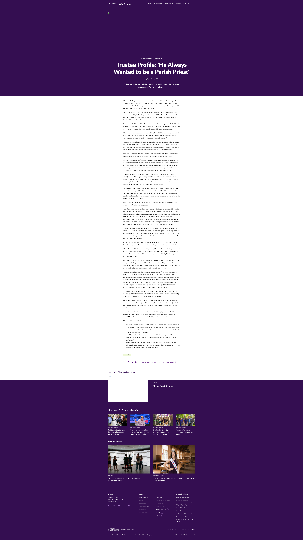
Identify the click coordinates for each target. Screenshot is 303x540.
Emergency (149, 535)
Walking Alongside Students (184, 432)
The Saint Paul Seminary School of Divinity (184, 520)
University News (126, 354)
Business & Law (142, 503)
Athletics (141, 500)
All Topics (158, 512)
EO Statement (125, 535)
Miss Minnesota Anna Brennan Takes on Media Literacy (173, 479)
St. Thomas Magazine (168, 362)
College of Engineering (181, 505)
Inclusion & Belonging (144, 506)
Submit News (183, 529)
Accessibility (133, 535)
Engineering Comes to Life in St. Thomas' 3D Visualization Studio (124, 479)
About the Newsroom (172, 529)
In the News (186, 3)
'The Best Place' (163, 386)
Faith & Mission (142, 509)
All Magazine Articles (161, 509)
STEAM (140, 515)
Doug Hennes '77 (152, 79)
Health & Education (143, 512)
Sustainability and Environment (163, 500)
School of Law (179, 511)
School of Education (181, 508)
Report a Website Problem (114, 535)
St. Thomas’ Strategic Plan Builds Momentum (161, 432)
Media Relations (191, 529)
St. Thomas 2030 (160, 503)
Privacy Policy (141, 535)
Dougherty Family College (182, 516)
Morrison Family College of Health (184, 513)
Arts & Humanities (143, 497)
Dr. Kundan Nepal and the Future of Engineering (139, 432)
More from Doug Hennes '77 (149, 362)
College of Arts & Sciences (182, 497)
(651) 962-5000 (112, 501)
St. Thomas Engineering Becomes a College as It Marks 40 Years (116, 432)
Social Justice (159, 497)
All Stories (158, 515)
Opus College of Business (184, 501)
